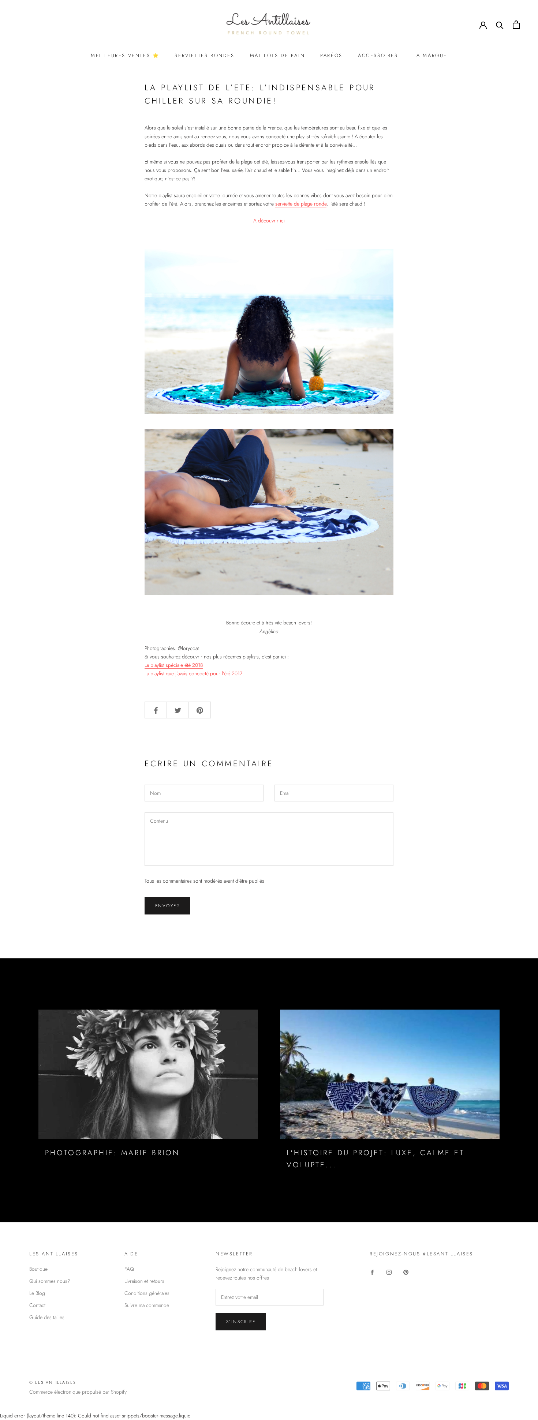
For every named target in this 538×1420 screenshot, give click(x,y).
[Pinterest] (405, 1271)
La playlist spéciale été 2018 (174, 665)
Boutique (38, 1269)
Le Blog (37, 1293)
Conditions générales (146, 1293)
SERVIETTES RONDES (204, 55)
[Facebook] (372, 1271)
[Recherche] (500, 25)
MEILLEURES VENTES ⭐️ (125, 55)
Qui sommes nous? (49, 1281)
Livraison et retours (144, 1281)
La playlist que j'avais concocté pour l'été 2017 (193, 673)
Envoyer (167, 905)
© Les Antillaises (52, 1382)
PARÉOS (331, 55)
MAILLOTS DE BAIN (277, 55)
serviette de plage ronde (300, 203)
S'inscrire (240, 1321)
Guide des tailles (46, 1317)
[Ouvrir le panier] (516, 24)
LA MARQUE (430, 55)
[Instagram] (389, 1271)
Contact (37, 1305)
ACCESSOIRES (378, 55)
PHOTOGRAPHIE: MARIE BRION (112, 1152)
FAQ (129, 1269)
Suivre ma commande (146, 1305)
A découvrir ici (269, 220)
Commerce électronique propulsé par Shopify (78, 1391)
